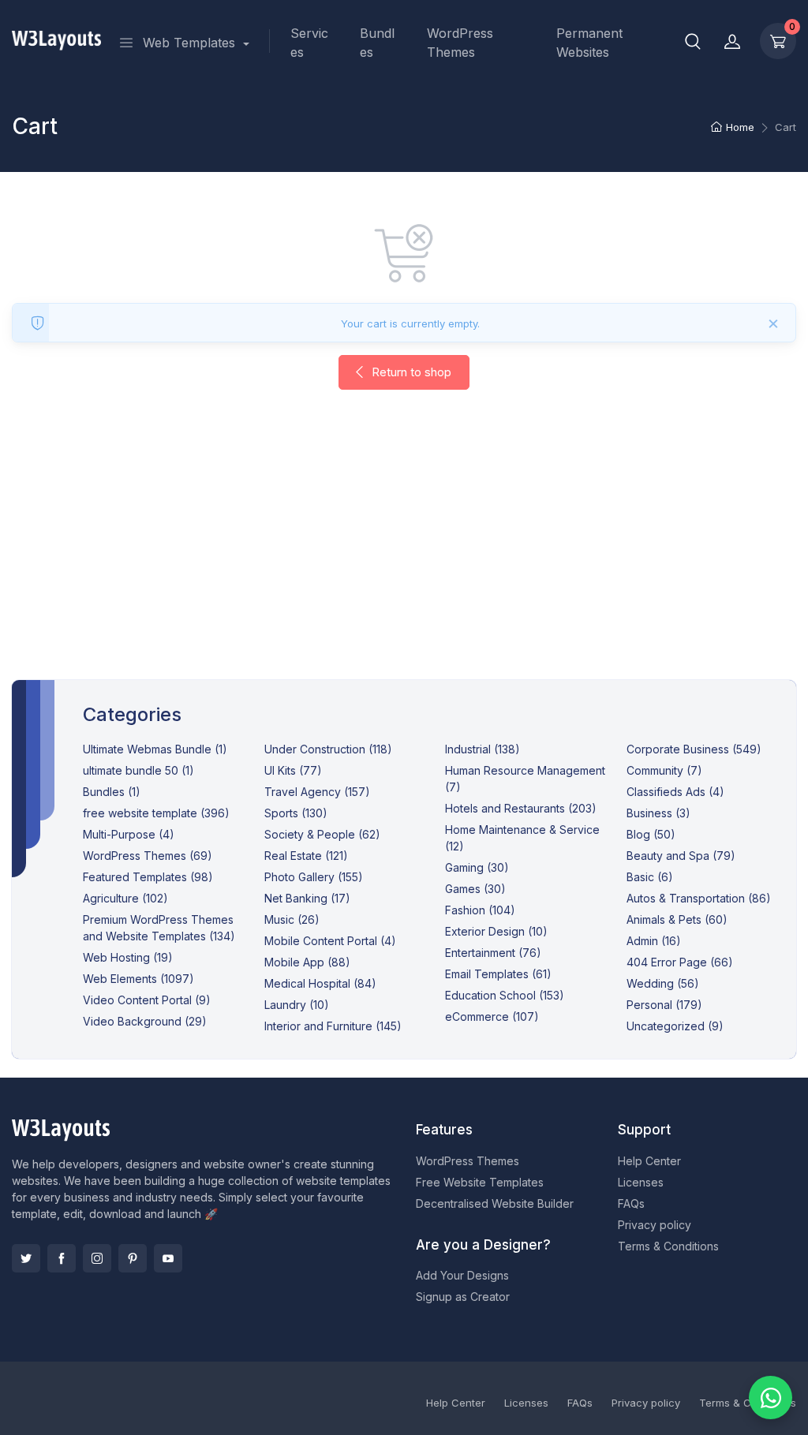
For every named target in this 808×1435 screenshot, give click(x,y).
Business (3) (658, 813)
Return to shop (409, 371)
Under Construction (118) (328, 749)
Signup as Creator (463, 1296)
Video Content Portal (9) (147, 1000)
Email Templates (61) (498, 974)
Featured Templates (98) (148, 877)
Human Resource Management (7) (525, 779)
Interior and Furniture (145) (333, 1026)
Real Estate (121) (306, 855)
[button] (693, 41)
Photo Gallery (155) (313, 877)
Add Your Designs (462, 1275)
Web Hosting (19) (128, 957)
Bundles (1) (111, 791)
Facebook (61, 1258)
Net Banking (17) (307, 898)
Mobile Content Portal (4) (330, 940)
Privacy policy (654, 1224)
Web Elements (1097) (138, 978)
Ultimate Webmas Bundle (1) (155, 749)
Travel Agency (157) (317, 791)
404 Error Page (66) (680, 962)
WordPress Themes (460, 42)
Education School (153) (504, 995)
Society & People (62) (322, 834)
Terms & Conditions (668, 1246)
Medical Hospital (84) (320, 983)
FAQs (631, 1203)
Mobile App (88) (307, 962)
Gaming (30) (477, 867)
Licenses (641, 1182)
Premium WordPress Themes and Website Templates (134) (159, 928)
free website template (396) (156, 813)
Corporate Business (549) (694, 749)
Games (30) (475, 888)
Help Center (649, 1161)
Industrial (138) (482, 749)
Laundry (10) (296, 1004)
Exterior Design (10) (496, 931)
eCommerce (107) (492, 1016)
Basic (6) (650, 877)
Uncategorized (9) (675, 1026)
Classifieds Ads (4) (675, 791)
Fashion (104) (480, 910)
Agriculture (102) (125, 898)
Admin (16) (654, 940)
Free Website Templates (480, 1182)
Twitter (26, 1258)
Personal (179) (664, 1004)
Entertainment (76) (493, 952)
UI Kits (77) (293, 770)
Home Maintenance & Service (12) (522, 838)
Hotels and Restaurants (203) (521, 808)
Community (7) (664, 770)
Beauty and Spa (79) (681, 855)
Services (309, 42)
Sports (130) (295, 813)
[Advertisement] (404, 550)
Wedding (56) (663, 983)
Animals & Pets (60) (677, 919)
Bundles (377, 42)
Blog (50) (651, 834)
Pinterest (132, 1258)
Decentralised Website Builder (495, 1203)
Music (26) (292, 919)
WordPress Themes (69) (147, 855)
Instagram (97, 1258)
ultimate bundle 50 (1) (138, 770)
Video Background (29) (145, 1021)
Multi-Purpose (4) (128, 834)
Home (740, 127)
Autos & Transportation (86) (699, 898)
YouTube (168, 1258)
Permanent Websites (589, 42)
